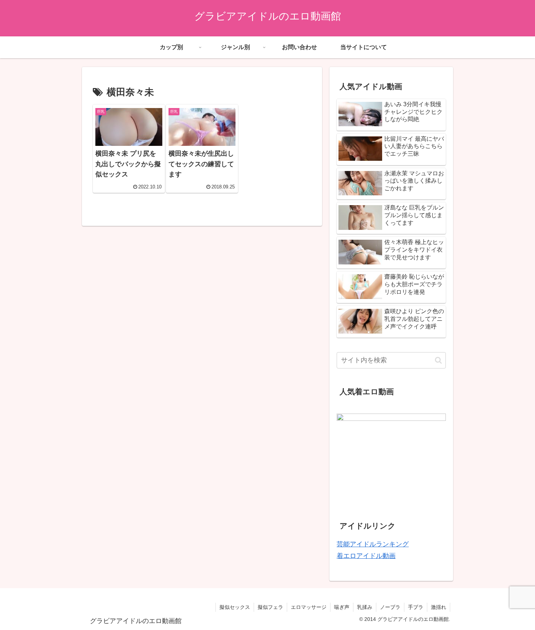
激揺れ (438, 607)
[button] (438, 360)
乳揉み (364, 607)
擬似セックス (234, 607)
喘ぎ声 (341, 607)
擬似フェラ (270, 607)
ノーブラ (390, 607)
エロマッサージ (308, 607)
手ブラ (415, 607)
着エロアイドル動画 (366, 555)
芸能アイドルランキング (373, 544)
